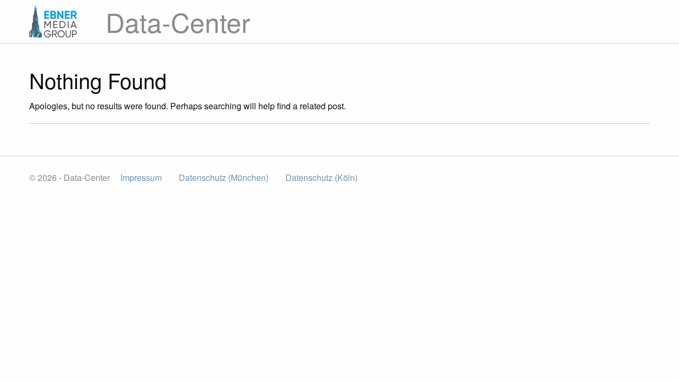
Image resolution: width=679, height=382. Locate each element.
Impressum (141, 177)
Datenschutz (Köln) (321, 177)
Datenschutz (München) (223, 177)
